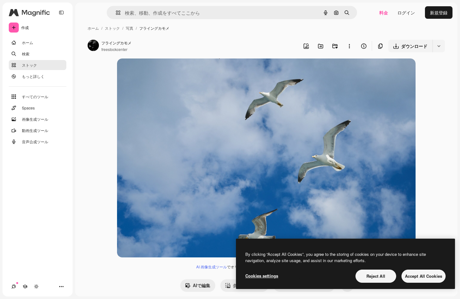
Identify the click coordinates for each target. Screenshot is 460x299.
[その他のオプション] (349, 46)
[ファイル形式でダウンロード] (438, 46)
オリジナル (160, 70)
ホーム (93, 28)
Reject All (375, 276)
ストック (112, 28)
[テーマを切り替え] (36, 286)
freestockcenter (114, 49)
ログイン (406, 12)
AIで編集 (201, 285)
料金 (383, 12)
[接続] (14, 286)
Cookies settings (261, 276)
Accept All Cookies (423, 276)
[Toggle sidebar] (61, 13)
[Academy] (25, 286)
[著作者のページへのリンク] (93, 46)
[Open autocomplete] (115, 12)
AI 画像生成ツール (211, 266)
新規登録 (438, 12)
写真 (129, 28)
